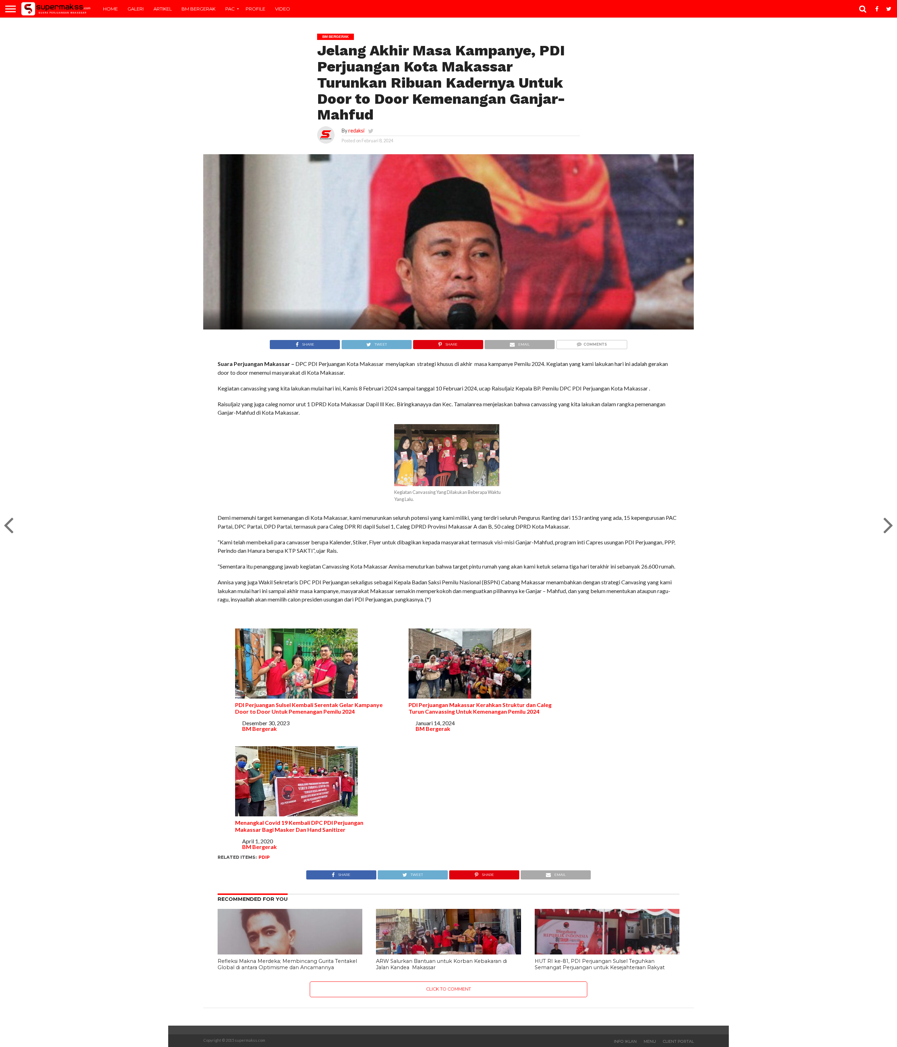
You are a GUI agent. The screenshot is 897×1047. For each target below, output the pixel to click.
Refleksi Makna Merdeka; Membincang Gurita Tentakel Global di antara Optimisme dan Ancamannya (287, 964)
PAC (230, 9)
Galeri (136, 9)
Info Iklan (625, 1041)
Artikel (162, 9)
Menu (650, 1041)
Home (110, 9)
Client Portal (678, 1041)
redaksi (356, 131)
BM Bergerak (198, 9)
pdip (264, 857)
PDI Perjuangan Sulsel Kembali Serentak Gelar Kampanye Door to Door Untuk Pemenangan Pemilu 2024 (309, 708)
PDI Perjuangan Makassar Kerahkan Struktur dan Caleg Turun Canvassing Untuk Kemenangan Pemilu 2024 (481, 708)
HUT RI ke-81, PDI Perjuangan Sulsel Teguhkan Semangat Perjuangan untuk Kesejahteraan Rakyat (600, 964)
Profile (255, 9)
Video (282, 9)
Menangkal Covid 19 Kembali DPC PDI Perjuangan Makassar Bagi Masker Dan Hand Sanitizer (299, 825)
